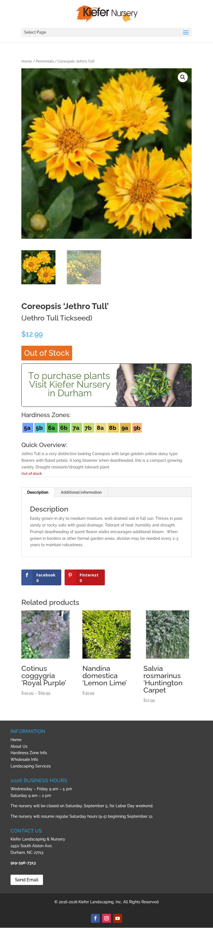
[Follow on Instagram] (106, 918)
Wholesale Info (24, 759)
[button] (183, 77)
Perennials (45, 61)
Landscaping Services (31, 766)
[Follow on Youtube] (117, 918)
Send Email (27, 879)
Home (26, 61)
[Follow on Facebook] (95, 918)
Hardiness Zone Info (29, 753)
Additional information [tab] (81, 492)
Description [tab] (37, 492)
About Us (19, 746)
